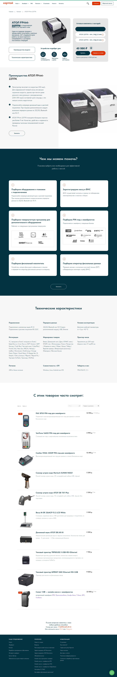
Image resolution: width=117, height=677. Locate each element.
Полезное (37, 3)
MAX (61, 629)
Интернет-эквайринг (14, 653)
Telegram (69, 629)
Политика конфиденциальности (68, 655)
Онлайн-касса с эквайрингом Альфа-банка (45, 666)
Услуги (17, 3)
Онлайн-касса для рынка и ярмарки (43, 658)
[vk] (88, 3)
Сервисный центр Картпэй (67, 647)
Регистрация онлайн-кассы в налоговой (44, 647)
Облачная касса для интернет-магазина (19, 658)
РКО (32, 3)
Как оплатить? (63, 645)
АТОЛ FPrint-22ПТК (30, 11)
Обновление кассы (39, 655)
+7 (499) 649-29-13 (64, 627)
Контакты (61, 3)
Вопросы (37, 645)
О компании (46, 3)
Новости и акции (39, 642)
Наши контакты (64, 650)
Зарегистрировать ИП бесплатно (43, 650)
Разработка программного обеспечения (19, 650)
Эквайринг (24, 3)
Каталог (19, 11)
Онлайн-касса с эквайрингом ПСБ (43, 664)
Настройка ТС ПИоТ (40, 669)
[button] (107, 3)
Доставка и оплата (65, 653)
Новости (54, 3)
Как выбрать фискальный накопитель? (44, 672)
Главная (11, 11)
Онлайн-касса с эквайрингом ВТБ (43, 661)
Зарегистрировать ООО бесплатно (43, 653)
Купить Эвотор (12, 655)
